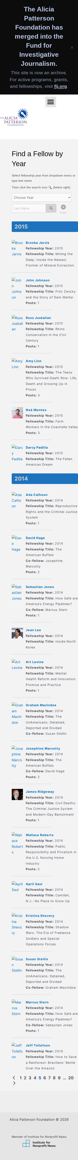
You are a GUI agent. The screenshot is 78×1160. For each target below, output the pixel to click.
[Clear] (62, 208)
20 (71, 1077)
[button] (50, 102)
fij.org (60, 86)
